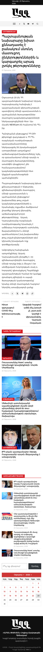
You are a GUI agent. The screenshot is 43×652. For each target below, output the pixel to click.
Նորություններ (9, 31)
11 (10, 592)
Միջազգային (8, 399)
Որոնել (34, 566)
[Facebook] (12, 293)
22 (33, 596)
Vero (27, 649)
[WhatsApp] (27, 293)
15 (33, 592)
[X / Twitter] (17, 293)
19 (16, 596)
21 (27, 596)
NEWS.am (14, 124)
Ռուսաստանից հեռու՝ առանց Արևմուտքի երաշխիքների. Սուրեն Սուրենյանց (20, 365)
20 (21, 596)
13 (21, 592)
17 (4, 596)
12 (16, 592)
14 (27, 592)
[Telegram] (22, 293)
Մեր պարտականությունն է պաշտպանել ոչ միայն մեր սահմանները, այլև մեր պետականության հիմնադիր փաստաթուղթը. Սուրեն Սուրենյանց (27, 519)
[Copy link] (32, 293)
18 (10, 596)
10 (4, 592)
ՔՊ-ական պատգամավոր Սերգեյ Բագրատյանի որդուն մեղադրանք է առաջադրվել (21, 454)
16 (38, 592)
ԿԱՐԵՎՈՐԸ (7, 358)
